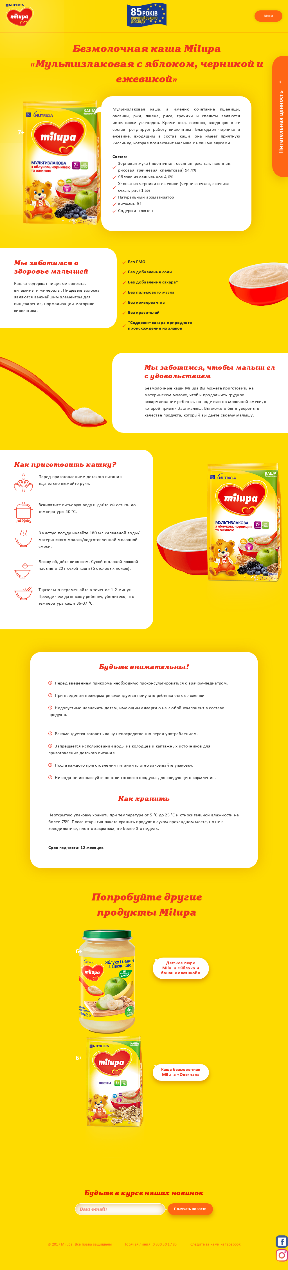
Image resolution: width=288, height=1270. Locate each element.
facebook (232, 1244)
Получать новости (190, 1209)
